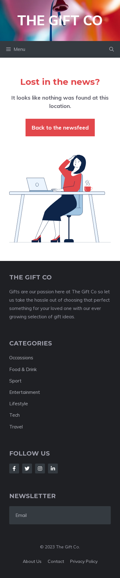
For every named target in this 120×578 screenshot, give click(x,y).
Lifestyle (18, 404)
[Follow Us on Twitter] (27, 468)
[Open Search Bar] (111, 49)
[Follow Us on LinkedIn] (53, 468)
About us (32, 561)
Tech (14, 415)
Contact (56, 561)
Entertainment (24, 392)
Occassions (21, 358)
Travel (16, 427)
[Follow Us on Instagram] (40, 468)
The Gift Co (60, 20)
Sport (15, 381)
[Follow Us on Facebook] (14, 468)
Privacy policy (84, 561)
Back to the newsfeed (60, 127)
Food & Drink (23, 369)
